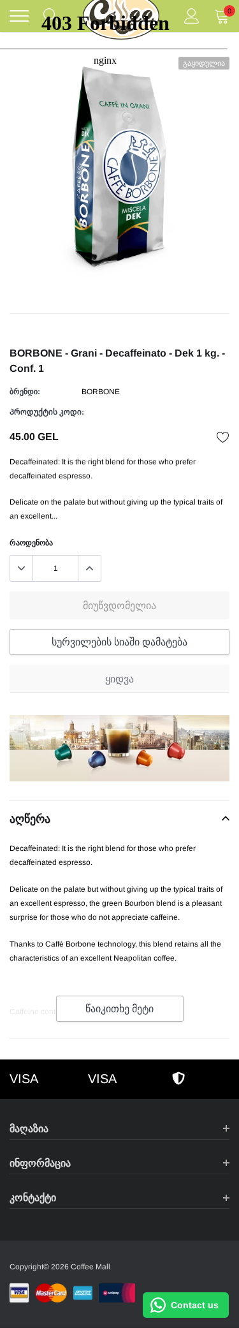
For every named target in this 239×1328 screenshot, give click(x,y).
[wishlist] (223, 437)
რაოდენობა (31, 542)
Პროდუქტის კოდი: (47, 412)
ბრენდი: (25, 391)
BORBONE (101, 391)
